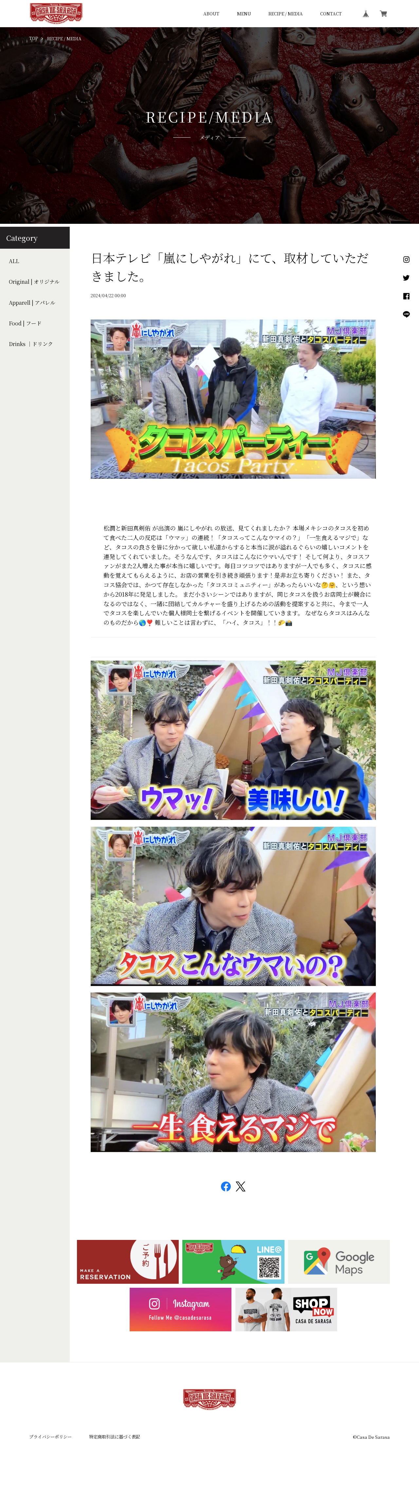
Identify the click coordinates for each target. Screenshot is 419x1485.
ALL (14, 260)
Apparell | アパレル (32, 302)
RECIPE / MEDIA (285, 13)
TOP (33, 38)
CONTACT (331, 13)
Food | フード (25, 323)
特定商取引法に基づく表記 (114, 1437)
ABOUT (211, 13)
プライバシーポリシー (50, 1437)
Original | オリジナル (34, 281)
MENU (244, 13)
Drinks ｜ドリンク (31, 344)
